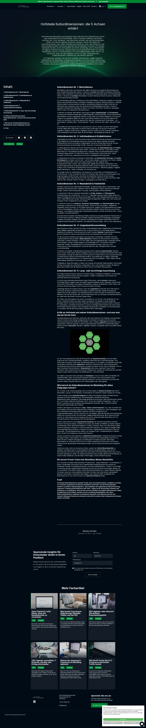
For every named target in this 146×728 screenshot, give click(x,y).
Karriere (94, 6)
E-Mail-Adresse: (76, 559)
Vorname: (75, 552)
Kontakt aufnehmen (99, 705)
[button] (51, 6)
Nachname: (96, 552)
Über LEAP (86, 6)
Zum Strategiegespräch (117, 6)
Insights (79, 6)
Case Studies (71, 6)
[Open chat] (142, 724)
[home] (23, 6)
